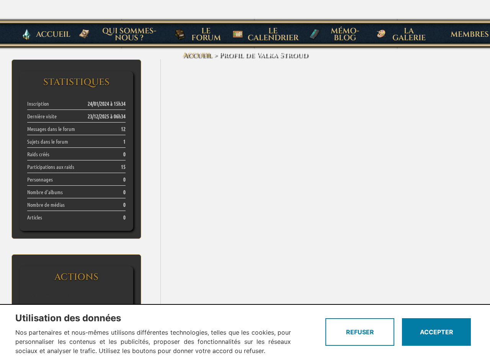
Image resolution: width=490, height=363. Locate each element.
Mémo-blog (345, 34)
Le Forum (206, 34)
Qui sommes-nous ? (129, 34)
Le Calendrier (273, 34)
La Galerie (409, 34)
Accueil (53, 34)
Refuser (360, 332)
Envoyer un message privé (61, 296)
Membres (470, 34)
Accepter (436, 332)
